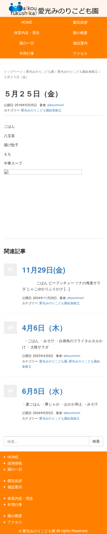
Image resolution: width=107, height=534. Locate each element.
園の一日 (26, 42)
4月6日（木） (44, 327)
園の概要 (80, 32)
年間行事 (26, 53)
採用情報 (15, 463)
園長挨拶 (80, 22)
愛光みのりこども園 (40, 71)
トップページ (13, 71)
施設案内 (80, 42)
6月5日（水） (44, 391)
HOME (26, 22)
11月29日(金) (43, 269)
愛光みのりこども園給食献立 (77, 71)
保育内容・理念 (26, 32)
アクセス (80, 53)
